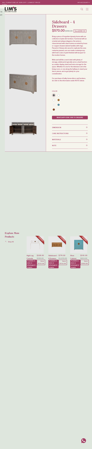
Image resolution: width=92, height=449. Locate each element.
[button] (70, 128)
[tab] (70, 128)
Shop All (10, 242)
